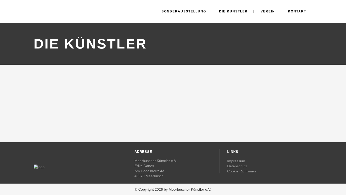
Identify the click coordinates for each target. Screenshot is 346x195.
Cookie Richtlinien (241, 171)
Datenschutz (237, 166)
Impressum (236, 161)
